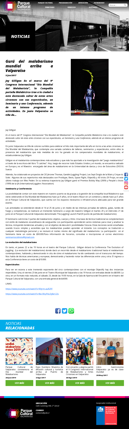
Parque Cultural (45, 3)
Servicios (72, 7)
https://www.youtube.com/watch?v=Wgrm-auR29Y (29, 288)
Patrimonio (99, 3)
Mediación (83, 3)
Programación (65, 3)
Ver (19, 382)
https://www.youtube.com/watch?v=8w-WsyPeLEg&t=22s (32, 293)
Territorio (49, 7)
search (125, 5)
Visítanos (93, 7)
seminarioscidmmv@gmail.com (20, 237)
